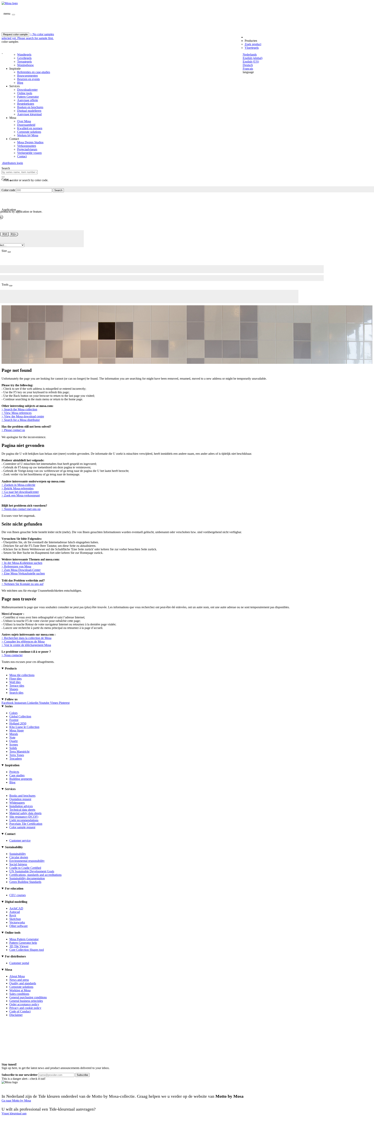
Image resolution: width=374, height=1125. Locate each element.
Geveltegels (24, 58)
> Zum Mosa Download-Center (21, 570)
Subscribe (82, 1075)
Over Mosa (24, 121)
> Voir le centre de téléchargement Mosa (26, 645)
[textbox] (20, 172)
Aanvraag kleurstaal (29, 114)
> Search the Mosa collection (19, 409)
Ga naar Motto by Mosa (16, 1100)
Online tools (24, 93)
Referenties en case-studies (33, 72)
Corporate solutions (29, 131)
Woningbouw (25, 65)
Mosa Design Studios (30, 142)
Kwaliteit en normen (29, 128)
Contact (22, 156)
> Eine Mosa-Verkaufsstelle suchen (23, 573)
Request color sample (15, 34)
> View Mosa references (17, 413)
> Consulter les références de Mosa (23, 641)
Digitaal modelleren (29, 110)
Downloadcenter (27, 89)
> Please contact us (13, 430)
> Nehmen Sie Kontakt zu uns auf (22, 584)
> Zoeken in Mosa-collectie (18, 485)
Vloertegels (252, 47)
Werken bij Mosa (27, 135)
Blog (20, 82)
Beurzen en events (28, 79)
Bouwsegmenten (27, 75)
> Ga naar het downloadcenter (20, 492)
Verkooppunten (26, 145)
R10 (5, 234)
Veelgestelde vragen (29, 152)
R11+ (14, 234)
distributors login (12, 163)
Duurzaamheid (26, 124)
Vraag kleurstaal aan (14, 1113)
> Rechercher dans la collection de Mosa (26, 638)
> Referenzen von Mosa (16, 566)
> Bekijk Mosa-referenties (18, 488)
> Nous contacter (12, 655)
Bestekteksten (25, 103)
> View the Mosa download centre (23, 416)
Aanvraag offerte (27, 100)
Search (58, 190)
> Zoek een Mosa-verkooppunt (21, 495)
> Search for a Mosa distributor (21, 420)
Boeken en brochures (30, 107)
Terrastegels (24, 61)
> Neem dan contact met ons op (21, 509)
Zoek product (253, 44)
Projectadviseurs (27, 149)
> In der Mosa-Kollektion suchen (22, 563)
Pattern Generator (28, 96)
